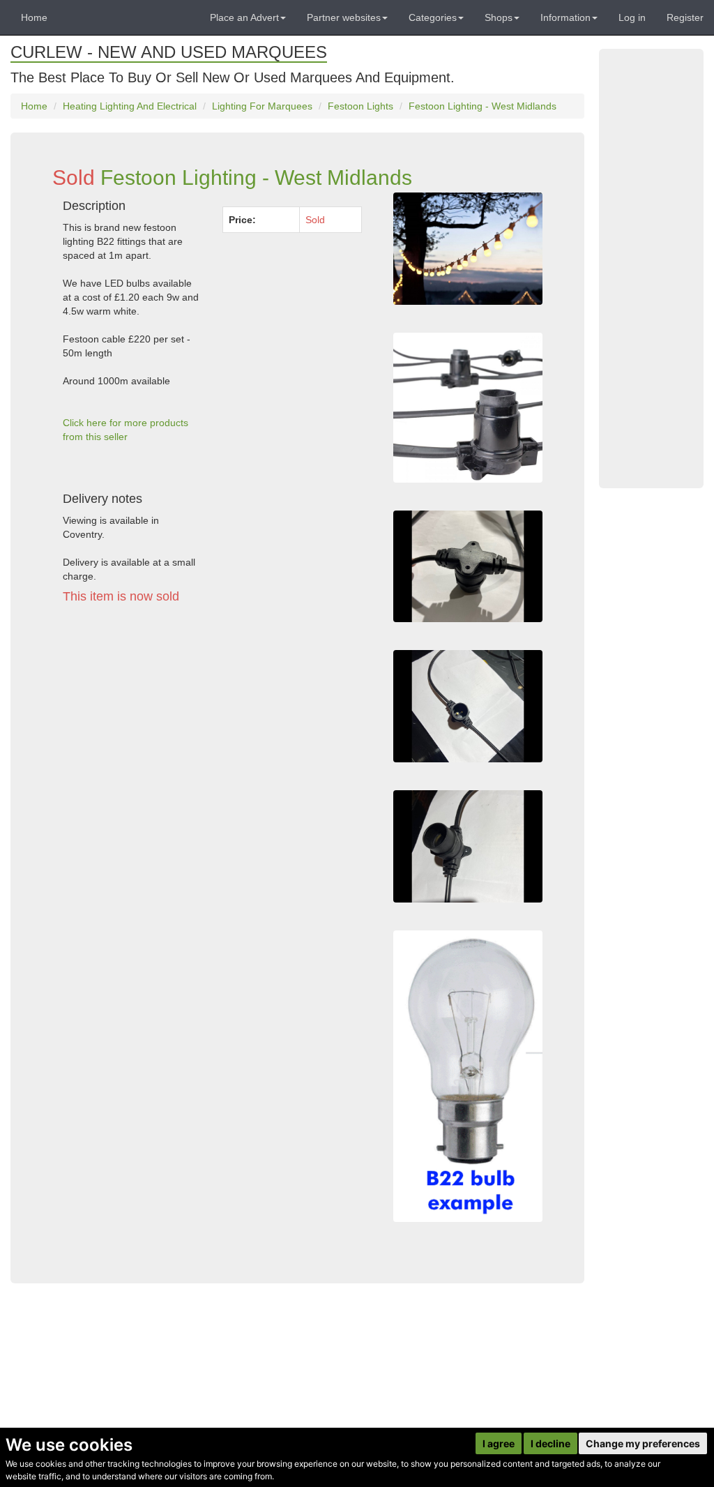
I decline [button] (550, 1443)
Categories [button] (433, 17)
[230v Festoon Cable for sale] (467, 407)
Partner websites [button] (344, 17)
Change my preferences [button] (643, 1443)
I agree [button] (499, 1443)
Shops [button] (498, 17)
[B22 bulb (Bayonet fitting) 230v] (467, 1075)
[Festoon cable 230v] (467, 706)
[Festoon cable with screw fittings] (467, 846)
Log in (632, 17)
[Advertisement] (212, 743)
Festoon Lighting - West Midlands (482, 106)
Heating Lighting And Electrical (130, 106)
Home (34, 17)
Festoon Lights (360, 106)
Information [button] (565, 17)
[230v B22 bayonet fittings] (467, 567)
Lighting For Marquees (262, 106)
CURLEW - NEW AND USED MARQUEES (168, 52)
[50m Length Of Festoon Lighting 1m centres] (467, 249)
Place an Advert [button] (244, 17)
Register (685, 17)
